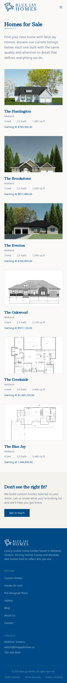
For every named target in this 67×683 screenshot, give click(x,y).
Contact (8, 623)
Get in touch (17, 513)
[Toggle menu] (61, 7)
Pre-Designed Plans (16, 593)
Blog (7, 608)
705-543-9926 (12, 652)
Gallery (8, 600)
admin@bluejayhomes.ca (19, 647)
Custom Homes (13, 578)
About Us (9, 615)
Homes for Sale (13, 585)
